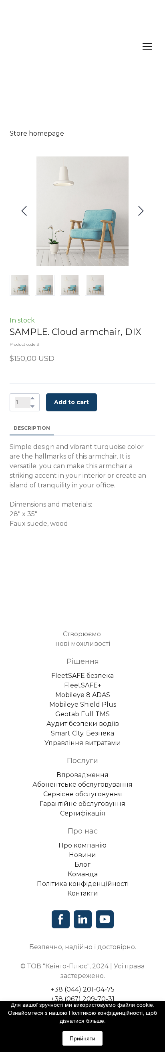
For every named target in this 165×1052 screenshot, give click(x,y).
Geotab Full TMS (82, 707)
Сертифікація (82, 807)
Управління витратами (82, 736)
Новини (82, 848)
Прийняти (82, 1038)
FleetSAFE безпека (82, 669)
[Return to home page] (74, 46)
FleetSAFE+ (82, 679)
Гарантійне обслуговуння (82, 797)
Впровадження (82, 768)
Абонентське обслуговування (82, 778)
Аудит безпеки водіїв (82, 717)
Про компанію (82, 839)
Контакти (82, 887)
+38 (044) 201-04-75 (83, 983)
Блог (82, 858)
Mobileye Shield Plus (82, 698)
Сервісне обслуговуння (82, 788)
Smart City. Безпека (82, 727)
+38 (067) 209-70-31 (83, 992)
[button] (32, 398)
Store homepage (37, 133)
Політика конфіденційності (83, 877)
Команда (83, 868)
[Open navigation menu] (147, 46)
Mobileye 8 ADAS (82, 688)
